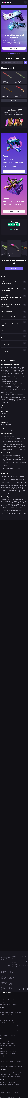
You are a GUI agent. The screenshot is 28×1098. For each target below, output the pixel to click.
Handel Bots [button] (15, 966)
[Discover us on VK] (23, 989)
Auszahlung (9, 963)
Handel (3, 955)
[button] (24, 282)
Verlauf (3, 959)
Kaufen (8, 955)
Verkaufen (3, 957)
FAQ (13, 958)
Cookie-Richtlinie (23, 963)
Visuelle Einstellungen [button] (15, 961)
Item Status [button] (15, 964)
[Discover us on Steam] (19, 989)
